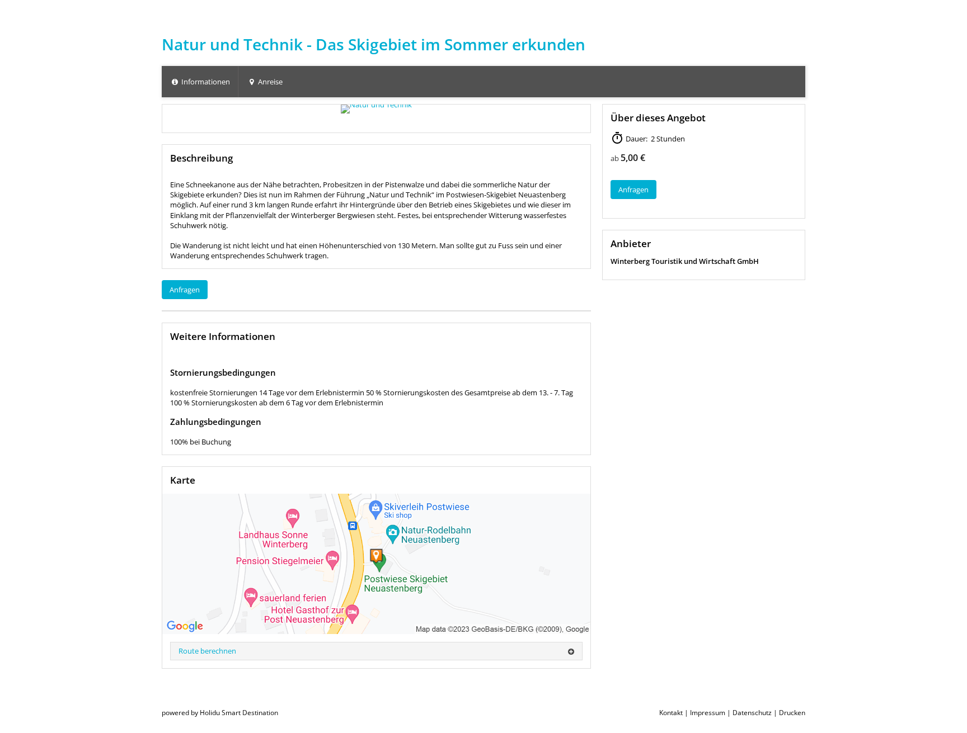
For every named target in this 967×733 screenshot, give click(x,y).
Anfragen (185, 290)
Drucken (792, 712)
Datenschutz (752, 712)
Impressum (707, 712)
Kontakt (671, 712)
